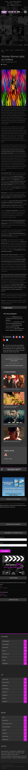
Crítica (15, 345)
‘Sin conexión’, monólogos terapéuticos (12, 389)
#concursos (23, 505)
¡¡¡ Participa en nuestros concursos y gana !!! (13, 469)
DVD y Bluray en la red (7, 723)
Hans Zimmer (13, 347)
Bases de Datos (5, 682)
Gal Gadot (7, 347)
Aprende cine (5, 679)
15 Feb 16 (5, 595)
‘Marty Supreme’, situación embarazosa (12, 441)
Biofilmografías (5, 641)
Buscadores (5, 685)
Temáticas (2, 594)
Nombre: (2, 537)
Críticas (11, 50)
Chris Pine (7, 345)
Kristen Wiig (5, 348)
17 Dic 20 (3, 62)
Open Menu (25, 11)
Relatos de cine (5, 653)
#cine (15, 505)
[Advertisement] (14, 32)
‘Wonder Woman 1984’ (14, 351)
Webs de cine (5, 739)
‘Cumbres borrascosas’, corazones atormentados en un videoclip (11, 407)
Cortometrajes (5, 644)
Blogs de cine (5, 720)
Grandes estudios (6, 726)
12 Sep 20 (5, 588)
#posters (2, 505)
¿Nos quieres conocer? (15, 1)
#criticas (19, 505)
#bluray (4, 507)
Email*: (1, 543)
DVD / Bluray (5, 647)
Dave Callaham (20, 345)
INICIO (6, 1)
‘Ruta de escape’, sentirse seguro (10, 424)
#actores (12, 505)
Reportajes (4, 657)
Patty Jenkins (19, 348)
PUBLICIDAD (10, 2)
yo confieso (15, 350)
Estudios (4, 698)
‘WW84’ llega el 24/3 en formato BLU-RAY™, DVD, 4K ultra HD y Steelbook (14, 318)
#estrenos (8, 507)
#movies (13, 507)
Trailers (4, 660)
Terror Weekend (4, 592)
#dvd (1, 507)
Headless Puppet (9, 62)
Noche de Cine (12, 348)
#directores (7, 505)
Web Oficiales (5, 736)
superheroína (9, 350)
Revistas (4, 730)
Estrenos (6, 50)
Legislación (4, 701)
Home (2, 50)
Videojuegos (5, 663)
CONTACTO (16, 2)
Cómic (11, 345)
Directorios (4, 692)
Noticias (4, 650)
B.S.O (1, 586)
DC (3, 347)
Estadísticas (4, 695)
